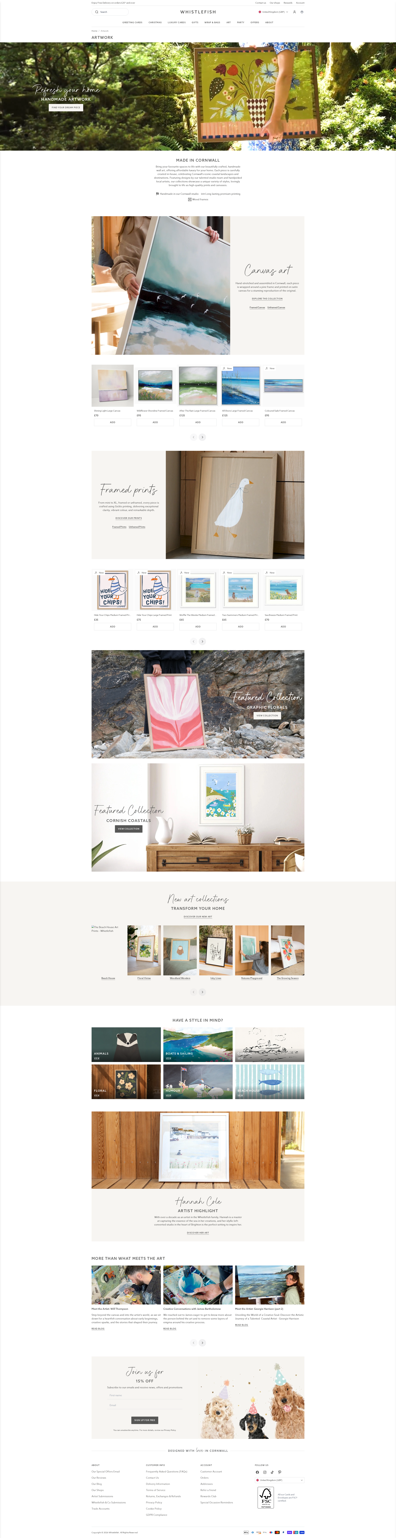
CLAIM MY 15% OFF (218, 784)
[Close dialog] (142, 731)
